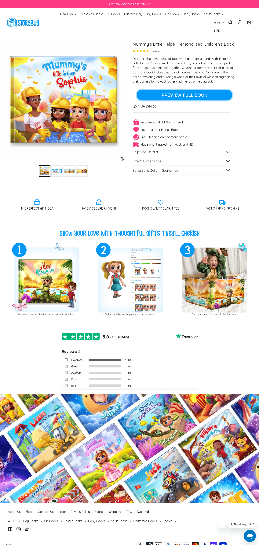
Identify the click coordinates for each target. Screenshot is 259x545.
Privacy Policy (80, 512)
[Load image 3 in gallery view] (69, 171)
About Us (14, 512)
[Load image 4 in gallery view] (82, 171)
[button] (230, 22)
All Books (14, 521)
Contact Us (46, 512)
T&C (129, 512)
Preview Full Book (184, 95)
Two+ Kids (143, 512)
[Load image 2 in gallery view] (57, 171)
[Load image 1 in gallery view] (44, 171)
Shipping (115, 512)
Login (62, 512)
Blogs (29, 512)
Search (99, 512)
